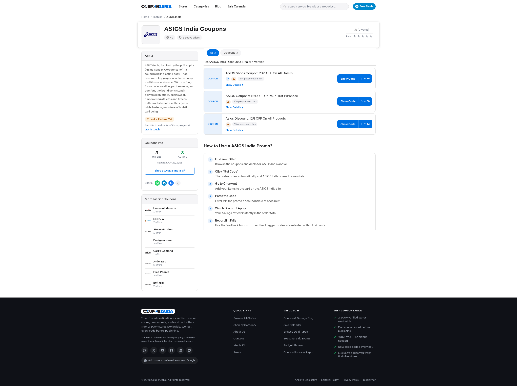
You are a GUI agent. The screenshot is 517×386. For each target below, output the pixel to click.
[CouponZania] (183, 311)
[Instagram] (144, 350)
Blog (218, 6)
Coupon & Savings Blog (298, 318)
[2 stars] (358, 36)
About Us (239, 331)
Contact (238, 338)
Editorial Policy (330, 379)
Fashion (158, 16)
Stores (183, 6)
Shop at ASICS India (167, 170)
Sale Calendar (237, 6)
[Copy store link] (178, 183)
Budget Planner (293, 345)
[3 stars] (363, 36)
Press (237, 352)
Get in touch (152, 129)
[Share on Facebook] (171, 183)
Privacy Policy (351, 379)
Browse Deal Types (296, 331)
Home (145, 16)
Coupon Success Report (299, 352)
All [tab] (213, 52)
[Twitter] (153, 350)
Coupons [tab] (231, 52)
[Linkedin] (180, 350)
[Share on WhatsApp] (157, 183)
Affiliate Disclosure (306, 379)
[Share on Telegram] (164, 183)
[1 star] (354, 36)
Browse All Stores (244, 318)
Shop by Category (244, 325)
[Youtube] (162, 350)
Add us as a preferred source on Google (171, 360)
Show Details (233, 84)
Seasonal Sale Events (297, 338)
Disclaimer (369, 379)
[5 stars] (371, 36)
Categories (201, 6)
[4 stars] (367, 36)
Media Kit (239, 345)
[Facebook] (171, 350)
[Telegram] (189, 350)
